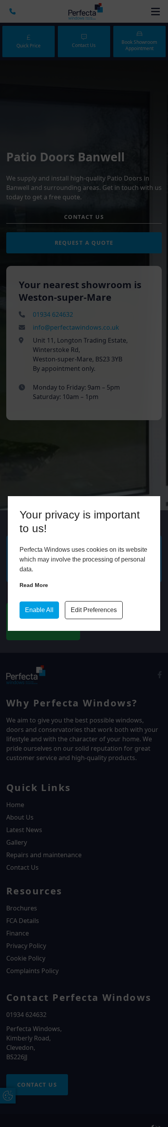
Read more (34, 585)
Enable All (39, 610)
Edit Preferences (94, 610)
